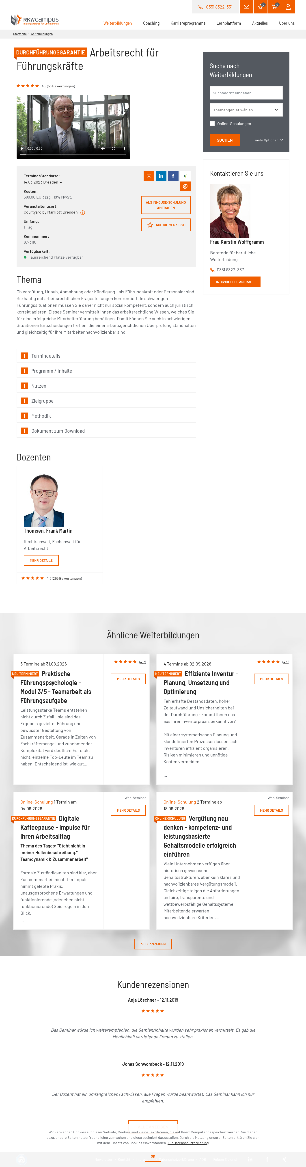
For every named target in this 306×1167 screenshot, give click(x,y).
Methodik (41, 415)
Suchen (225, 140)
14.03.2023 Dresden (41, 181)
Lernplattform (229, 23)
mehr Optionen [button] (267, 140)
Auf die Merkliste (171, 225)
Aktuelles (260, 23)
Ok (153, 1156)
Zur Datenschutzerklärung (188, 1143)
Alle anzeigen (153, 944)
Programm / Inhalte (51, 370)
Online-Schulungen (234, 123)
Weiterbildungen (120, 23)
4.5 (285, 662)
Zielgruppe (42, 400)
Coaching (151, 23)
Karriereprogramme (188, 23)
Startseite (20, 34)
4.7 (142, 662)
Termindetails (45, 355)
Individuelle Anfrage (235, 282)
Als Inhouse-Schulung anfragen (166, 205)
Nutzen (38, 385)
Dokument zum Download (58, 430)
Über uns (287, 23)
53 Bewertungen (61, 86)
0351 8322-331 (219, 6)
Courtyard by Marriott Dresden (51, 212)
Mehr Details (41, 560)
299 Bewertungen (67, 578)
